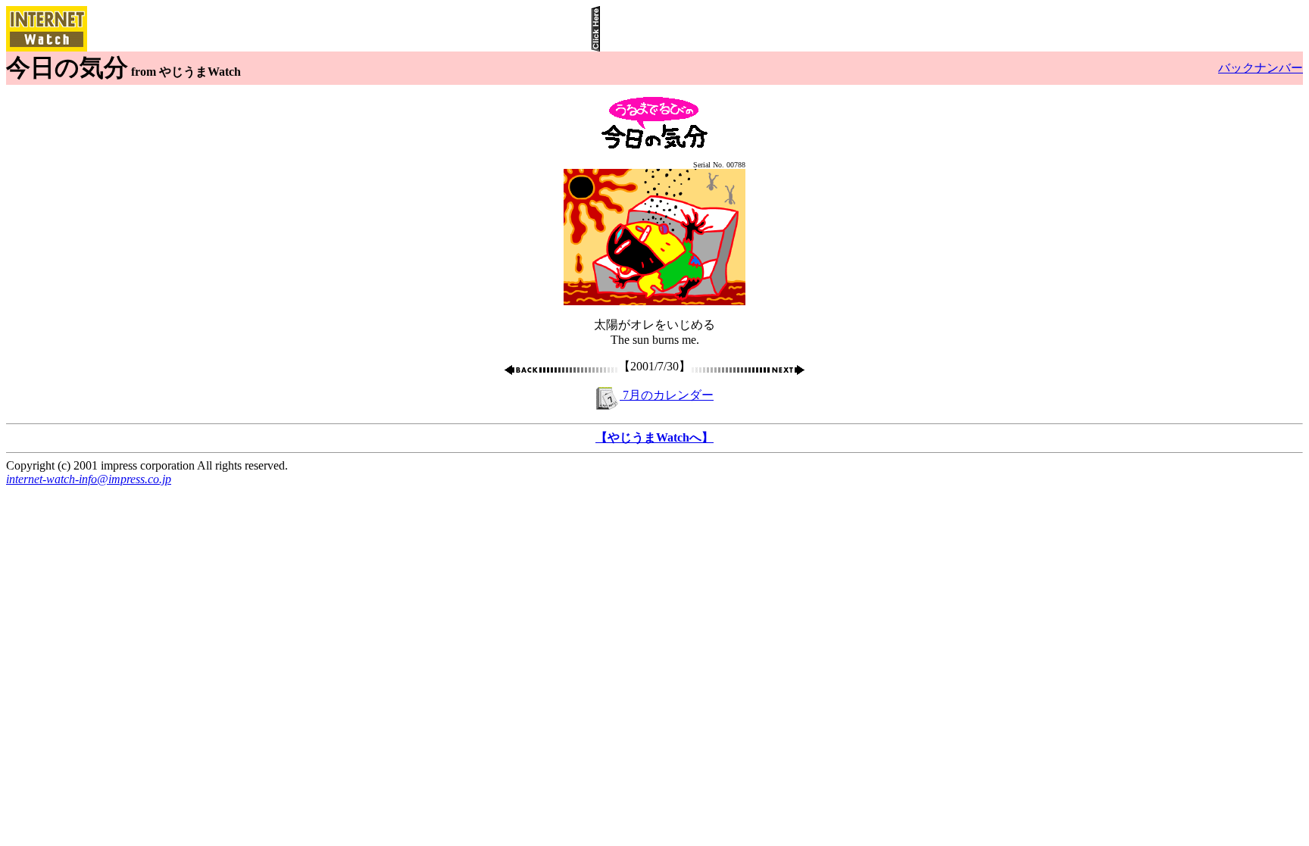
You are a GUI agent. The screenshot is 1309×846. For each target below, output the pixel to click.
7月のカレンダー (667, 395)
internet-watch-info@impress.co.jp (88, 479)
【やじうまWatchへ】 (654, 437)
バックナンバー (1260, 67)
